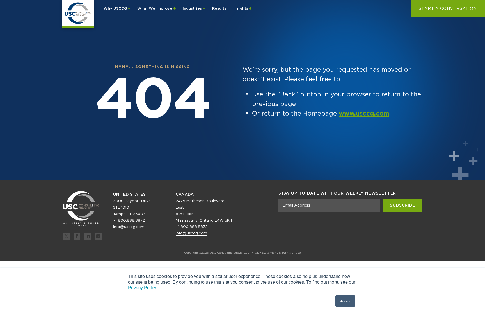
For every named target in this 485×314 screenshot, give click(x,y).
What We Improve (155, 8)
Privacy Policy (142, 287)
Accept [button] (345, 301)
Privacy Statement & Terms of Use (276, 252)
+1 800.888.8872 (129, 220)
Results (219, 8)
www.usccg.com (364, 113)
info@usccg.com (129, 227)
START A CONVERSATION (448, 8)
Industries (193, 8)
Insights (241, 8)
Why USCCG (116, 8)
